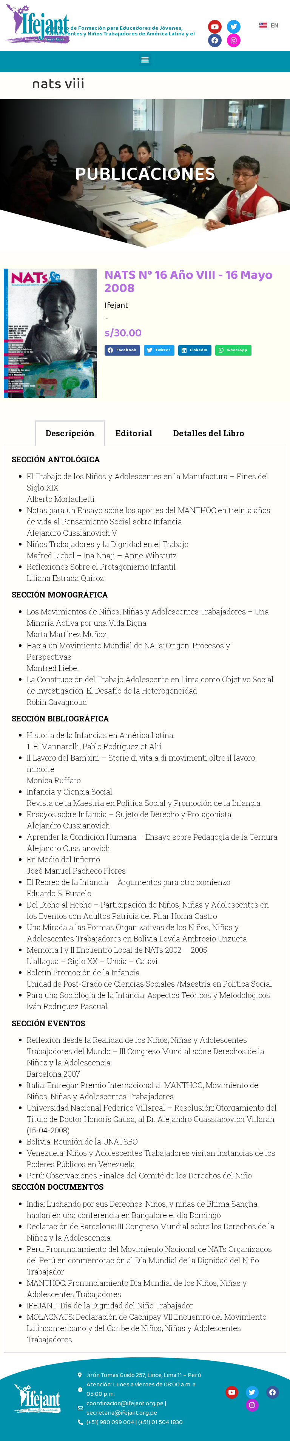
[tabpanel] (145, 899)
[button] (145, 59)
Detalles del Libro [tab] (208, 433)
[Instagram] (252, 1405)
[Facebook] (272, 1392)
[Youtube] (231, 1392)
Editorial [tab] (134, 433)
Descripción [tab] (70, 433)
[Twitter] (252, 1392)
